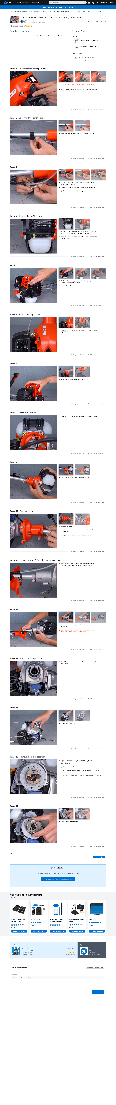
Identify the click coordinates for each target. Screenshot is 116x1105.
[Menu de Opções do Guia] (104, 11)
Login (111, 2)
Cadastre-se (104, 2)
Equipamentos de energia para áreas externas (35, 11)
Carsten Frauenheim (29, 20)
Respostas (90, 11)
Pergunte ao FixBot (78, 109)
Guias (83, 11)
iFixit (91, 949)
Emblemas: (71, 948)
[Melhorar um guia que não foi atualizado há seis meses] (74, 952)
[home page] (8, 2)
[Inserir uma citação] (24, 978)
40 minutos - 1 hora (17, 26)
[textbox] (58, 984)
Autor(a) (15, 945)
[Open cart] (97, 2)
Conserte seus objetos (22, 2)
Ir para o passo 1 (27, 31)
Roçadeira (52, 11)
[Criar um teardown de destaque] (70, 952)
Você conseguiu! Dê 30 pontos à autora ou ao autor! (59, 879)
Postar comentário (98, 992)
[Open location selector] (93, 2)
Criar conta (69, 7)
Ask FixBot (97, 857)
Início (11, 11)
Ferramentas (18, 11)
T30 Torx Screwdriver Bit (86, 57)
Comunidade (35, 2)
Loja (44, 2)
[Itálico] (16, 978)
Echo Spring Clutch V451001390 (88, 47)
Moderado (29, 26)
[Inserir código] (18, 978)
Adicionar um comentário (96, 116)
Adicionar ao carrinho (19, 931)
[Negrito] (13, 978)
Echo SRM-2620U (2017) (63, 11)
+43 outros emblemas (70, 954)
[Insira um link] (21, 978)
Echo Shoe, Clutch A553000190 (88, 40)
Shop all (13, 898)
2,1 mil (91, 21)
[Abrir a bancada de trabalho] (89, 2)
